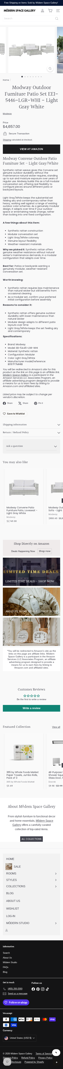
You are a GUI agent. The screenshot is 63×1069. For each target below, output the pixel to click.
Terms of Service (44, 1053)
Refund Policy (28, 1058)
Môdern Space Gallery (16, 375)
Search (6, 953)
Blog (5, 972)
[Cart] (50, 10)
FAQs (5, 967)
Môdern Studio (10, 962)
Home (6, 80)
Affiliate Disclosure (12, 1062)
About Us (7, 957)
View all (56, 727)
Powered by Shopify (34, 1062)
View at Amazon (31, 149)
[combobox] (31, 18)
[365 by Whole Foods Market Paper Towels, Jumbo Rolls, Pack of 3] (24, 761)
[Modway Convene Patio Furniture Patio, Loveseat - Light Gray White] (24, 496)
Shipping (7, 140)
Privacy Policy (45, 1058)
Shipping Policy (10, 1058)
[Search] (56, 18)
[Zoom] (50, 68)
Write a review (31, 708)
